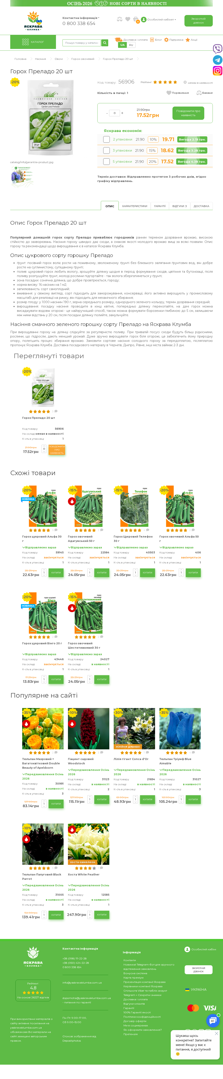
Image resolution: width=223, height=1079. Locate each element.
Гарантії (160, 206)
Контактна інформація (80, 18)
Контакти (129, 960)
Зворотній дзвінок (198, 20)
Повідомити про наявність (57, 449)
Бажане (207, 92)
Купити (56, 572)
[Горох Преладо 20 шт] (50, 117)
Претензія (130, 1034)
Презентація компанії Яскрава (144, 982)
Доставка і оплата (135, 999)
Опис (109, 206)
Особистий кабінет (204, 949)
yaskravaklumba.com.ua (26, 1027)
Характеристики (134, 206)
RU (131, 45)
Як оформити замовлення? (142, 1029)
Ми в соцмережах (135, 1025)
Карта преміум (133, 977)
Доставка (201, 206)
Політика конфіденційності (142, 1016)
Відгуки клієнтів (134, 1003)
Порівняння (180, 92)
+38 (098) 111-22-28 (75, 958)
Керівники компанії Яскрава (142, 986)
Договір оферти (134, 1021)
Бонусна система (135, 973)
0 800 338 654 (79, 23)
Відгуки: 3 (179, 206)
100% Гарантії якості (137, 1012)
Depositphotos (72, 1040)
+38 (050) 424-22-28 (76, 962)
